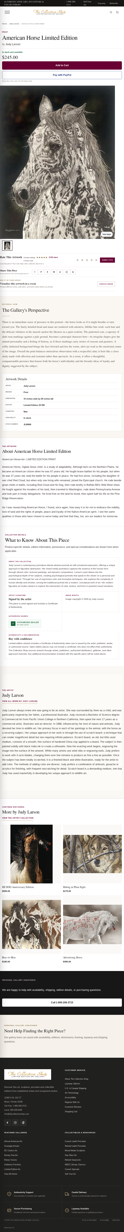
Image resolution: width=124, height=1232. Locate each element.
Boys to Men (9, 957)
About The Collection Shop (76, 1079)
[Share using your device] (66, 272)
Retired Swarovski (73, 1160)
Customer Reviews (73, 1107)
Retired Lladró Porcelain (75, 1146)
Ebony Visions (10, 1160)
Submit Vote (107, 260)
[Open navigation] (7, 12)
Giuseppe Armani (11, 1146)
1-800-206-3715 (71, 3)
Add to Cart (62, 65)
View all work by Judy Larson (20, 701)
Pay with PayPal (62, 75)
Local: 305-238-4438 (13, 1110)
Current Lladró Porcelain (75, 1141)
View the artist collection (18, 818)
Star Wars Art (71, 1155)
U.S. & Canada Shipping (75, 1088)
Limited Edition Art (12, 1169)
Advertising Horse (72, 957)
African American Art (13, 1141)
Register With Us (72, 1102)
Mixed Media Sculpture (75, 1150)
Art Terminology (72, 1093)
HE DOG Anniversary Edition (18, 887)
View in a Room (106, 284)
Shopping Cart (71, 1111)
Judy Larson (14, 24)
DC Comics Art (10, 1150)
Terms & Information (89, 1220)
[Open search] (111, 12)
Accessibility (70, 1097)
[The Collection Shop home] (59, 12)
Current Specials (72, 1169)
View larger (106, 234)
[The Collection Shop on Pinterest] (23, 1122)
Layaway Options (72, 1083)
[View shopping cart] (117, 12)
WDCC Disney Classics (75, 1164)
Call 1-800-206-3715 (62, 1002)
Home (4, 24)
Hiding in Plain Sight (74, 887)
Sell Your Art (87, 3)
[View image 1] (7, 245)
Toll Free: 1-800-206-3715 (15, 1106)
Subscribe (114, 3)
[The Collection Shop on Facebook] (7, 1122)
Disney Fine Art (11, 1155)
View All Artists (10, 1174)
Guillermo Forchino (12, 1164)
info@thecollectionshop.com (16, 1114)
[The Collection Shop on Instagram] (15, 1122)
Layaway (102, 3)
